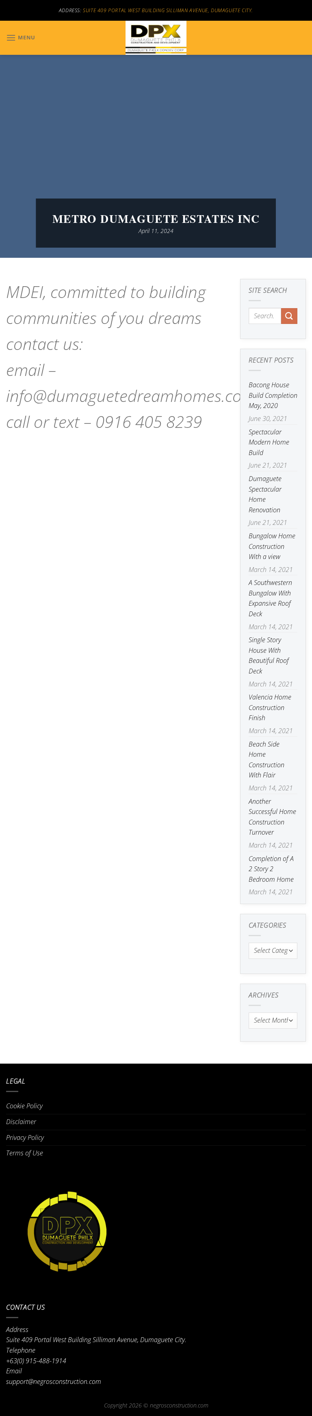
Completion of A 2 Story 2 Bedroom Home (271, 869)
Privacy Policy (25, 1137)
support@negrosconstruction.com (53, 1381)
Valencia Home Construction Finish (270, 707)
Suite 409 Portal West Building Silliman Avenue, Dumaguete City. (168, 10)
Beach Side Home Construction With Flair (266, 760)
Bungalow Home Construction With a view (272, 546)
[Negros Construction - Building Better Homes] (156, 38)
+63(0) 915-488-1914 (36, 1360)
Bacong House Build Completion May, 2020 (273, 395)
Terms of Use (24, 1152)
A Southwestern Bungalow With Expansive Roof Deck (270, 598)
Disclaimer (21, 1121)
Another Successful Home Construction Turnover (272, 817)
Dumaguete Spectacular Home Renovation (265, 494)
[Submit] (289, 316)
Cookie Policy (24, 1105)
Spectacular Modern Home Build (269, 442)
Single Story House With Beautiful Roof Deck (269, 655)
